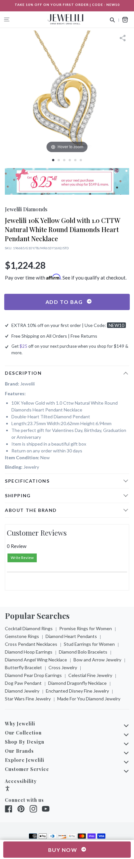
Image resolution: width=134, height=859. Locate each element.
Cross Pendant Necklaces (31, 644)
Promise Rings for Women (85, 628)
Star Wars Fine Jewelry (28, 698)
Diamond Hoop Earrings (28, 652)
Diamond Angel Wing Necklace (36, 659)
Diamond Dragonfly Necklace (77, 683)
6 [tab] (81, 160)
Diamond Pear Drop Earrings (33, 675)
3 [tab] (64, 160)
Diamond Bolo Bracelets (83, 652)
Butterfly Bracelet (23, 667)
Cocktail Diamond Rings (29, 628)
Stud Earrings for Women (89, 644)
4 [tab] (70, 160)
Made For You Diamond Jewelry (88, 698)
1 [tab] (53, 160)
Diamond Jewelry (22, 691)
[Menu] (7, 19)
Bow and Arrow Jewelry (97, 659)
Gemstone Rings (22, 636)
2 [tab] (59, 160)
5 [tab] (75, 160)
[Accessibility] (7, 789)
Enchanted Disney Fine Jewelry (77, 691)
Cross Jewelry (62, 667)
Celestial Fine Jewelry (90, 675)
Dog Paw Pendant (23, 683)
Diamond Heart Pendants (71, 636)
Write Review (22, 557)
